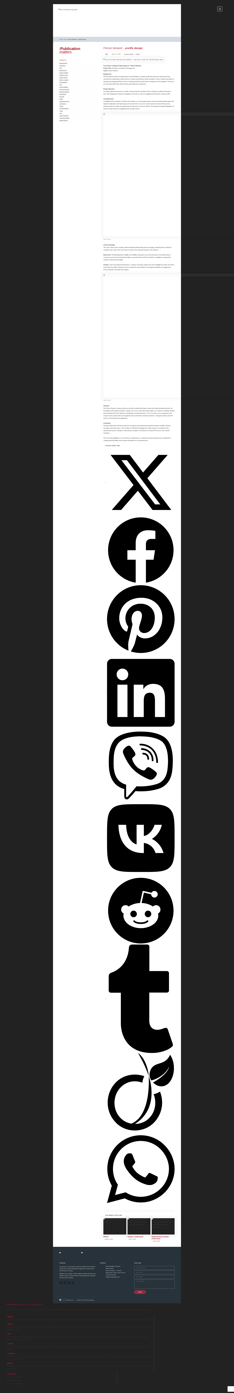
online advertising (64, 89)
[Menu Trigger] (219, 8)
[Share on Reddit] (141, 910)
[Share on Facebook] (141, 550)
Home (61, 39)
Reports (105, 1236)
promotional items (64, 101)
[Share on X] (141, 482)
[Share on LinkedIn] (141, 692)
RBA (106, 54)
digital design (63, 70)
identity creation (63, 80)
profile (138, 54)
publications (62, 103)
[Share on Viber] (141, 765)
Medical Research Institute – (161, 1237)
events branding (63, 72)
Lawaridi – (135, 1236)
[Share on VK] (141, 838)
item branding (63, 82)
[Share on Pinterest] (141, 619)
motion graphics (63, 87)
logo (60, 84)
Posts (65, 39)
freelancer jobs (63, 75)
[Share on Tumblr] (141, 998)
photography (62, 94)
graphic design (128, 54)
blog (60, 68)
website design (63, 120)
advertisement (63, 63)
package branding (64, 92)
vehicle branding (63, 115)
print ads (61, 96)
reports (61, 106)
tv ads (61, 111)
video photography (64, 118)
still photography (64, 108)
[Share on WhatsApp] (141, 1169)
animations (62, 65)
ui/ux (60, 113)
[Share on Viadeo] (141, 1091)
